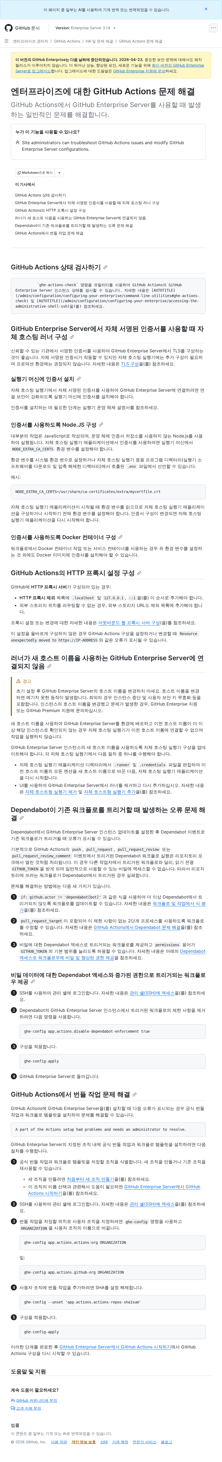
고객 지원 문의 (28, 1408)
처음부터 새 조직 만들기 (90, 1179)
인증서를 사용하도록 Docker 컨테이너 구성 (63, 537)
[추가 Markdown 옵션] (59, 172)
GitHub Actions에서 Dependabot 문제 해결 (137, 927)
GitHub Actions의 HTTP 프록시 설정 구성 (73, 573)
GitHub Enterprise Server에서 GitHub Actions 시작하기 (115, 1347)
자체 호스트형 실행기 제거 (51, 791)
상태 (104, 1442)
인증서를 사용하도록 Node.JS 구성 (54, 424)
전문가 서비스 (144, 1442)
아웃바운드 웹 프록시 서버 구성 (129, 622)
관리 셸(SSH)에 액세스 (152, 993)
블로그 (166, 1442)
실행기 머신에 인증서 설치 (42, 379)
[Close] (206, 9)
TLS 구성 (130, 363)
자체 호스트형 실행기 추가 (110, 791)
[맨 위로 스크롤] (210, 1450)
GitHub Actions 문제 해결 (140, 41)
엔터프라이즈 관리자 (30, 41)
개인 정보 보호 (83, 1442)
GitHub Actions (67, 41)
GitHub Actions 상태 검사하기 (56, 267)
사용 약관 (59, 1442)
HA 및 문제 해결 (99, 41)
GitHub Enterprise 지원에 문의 (139, 71)
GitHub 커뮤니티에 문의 (36, 1400)
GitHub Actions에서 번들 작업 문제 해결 (70, 1094)
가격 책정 (120, 1442)
